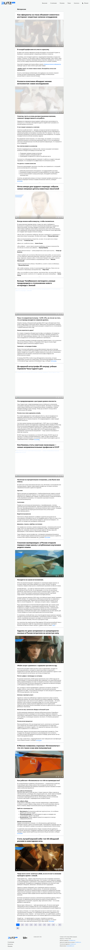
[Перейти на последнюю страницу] (17, 928)
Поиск (69, 3)
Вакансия (44, 3)
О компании (53, 3)
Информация (58, 46)
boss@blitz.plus (78, 942)
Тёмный (86, 3)
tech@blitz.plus (73, 944)
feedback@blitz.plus (70, 945)
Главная (13, 938)
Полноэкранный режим (60, 46)
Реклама (62, 3)
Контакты (76, 3)
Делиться (62, 46)
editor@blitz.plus (72, 940)
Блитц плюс (8, 3)
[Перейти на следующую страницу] (59, 925)
